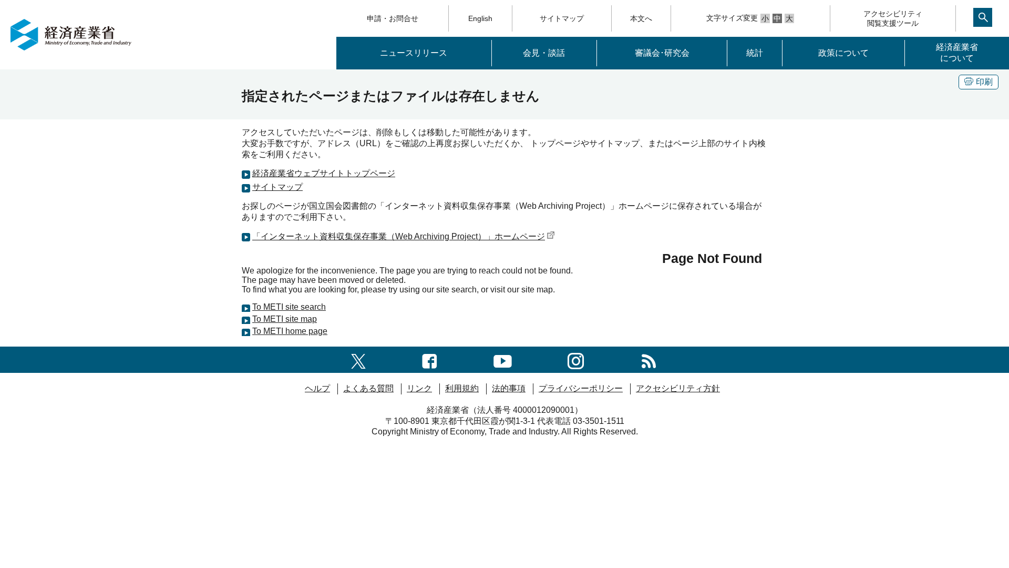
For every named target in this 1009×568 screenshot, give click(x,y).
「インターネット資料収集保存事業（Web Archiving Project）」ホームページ (398, 236)
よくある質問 (368, 388)
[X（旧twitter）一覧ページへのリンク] (358, 359)
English (480, 18)
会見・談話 (544, 52)
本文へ (641, 18)
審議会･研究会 (662, 52)
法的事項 (509, 388)
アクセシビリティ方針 (678, 388)
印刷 (984, 81)
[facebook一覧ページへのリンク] (429, 359)
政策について (843, 52)
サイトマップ (562, 18)
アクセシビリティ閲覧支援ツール (892, 18)
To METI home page (289, 331)
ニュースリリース (413, 52)
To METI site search (289, 306)
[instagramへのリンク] (576, 359)
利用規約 (462, 388)
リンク (419, 388)
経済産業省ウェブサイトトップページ (323, 173)
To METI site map (284, 319)
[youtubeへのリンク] (502, 359)
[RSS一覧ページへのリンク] (649, 359)
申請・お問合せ (392, 18)
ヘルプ (317, 388)
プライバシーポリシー (581, 388)
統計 (754, 52)
